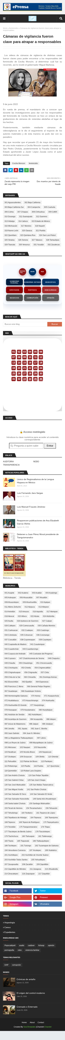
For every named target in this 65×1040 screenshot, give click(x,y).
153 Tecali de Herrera (13, 808)
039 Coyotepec (45, 640)
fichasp (41, 945)
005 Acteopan (10, 597)
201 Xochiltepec (11, 855)
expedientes (9, 932)
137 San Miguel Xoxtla (14, 789)
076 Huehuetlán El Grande (16, 705)
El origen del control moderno (31, 993)
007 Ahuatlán (41, 597)
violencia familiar (32, 950)
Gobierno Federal (14, 282)
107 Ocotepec (10, 757)
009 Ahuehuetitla (30, 602)
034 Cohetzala (11, 635)
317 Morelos (26, 226)
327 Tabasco (37, 240)
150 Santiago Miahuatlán (39, 803)
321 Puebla (40, 231)
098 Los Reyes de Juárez (15, 743)
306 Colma (9, 212)
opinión (51, 945)
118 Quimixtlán (11, 771)
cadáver (31, 945)
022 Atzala (35, 616)
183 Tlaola (9, 841)
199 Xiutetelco (51, 850)
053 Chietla (26, 668)
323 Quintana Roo (27, 235)
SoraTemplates (29, 1027)
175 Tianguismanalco (28, 827)
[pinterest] (47, 897)
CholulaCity (22, 271)
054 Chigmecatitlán (43, 668)
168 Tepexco (10, 822)
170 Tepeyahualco (51, 822)
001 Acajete (9, 593)
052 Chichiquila (11, 668)
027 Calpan (47, 621)
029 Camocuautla (26, 626)
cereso (7, 927)
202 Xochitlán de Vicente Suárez (35, 855)
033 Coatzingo (43, 630)
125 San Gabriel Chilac (14, 780)
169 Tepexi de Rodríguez (29, 822)
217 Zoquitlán (44, 874)
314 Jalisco (23, 221)
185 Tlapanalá (23, 841)
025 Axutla (9, 621)
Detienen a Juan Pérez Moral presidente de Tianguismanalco (38, 536)
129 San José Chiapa (36, 780)
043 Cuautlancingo (30, 649)
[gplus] (17, 897)
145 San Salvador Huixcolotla (17, 799)
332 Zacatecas (54, 245)
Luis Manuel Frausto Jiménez (31, 507)
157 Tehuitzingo (11, 813)
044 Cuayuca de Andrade (15, 654)
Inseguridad (51, 290)
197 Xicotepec (35, 850)
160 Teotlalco (26, 813)
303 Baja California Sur (14, 207)
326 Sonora (23, 240)
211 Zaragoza (35, 869)
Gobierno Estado (32, 282)
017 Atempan (52, 612)
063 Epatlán (27, 682)
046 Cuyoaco (10, 658)
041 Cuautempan (37, 644)
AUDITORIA (8, 461)
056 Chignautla (30, 672)
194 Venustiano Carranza (15, 850)
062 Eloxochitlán (11, 682)
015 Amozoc (24, 612)
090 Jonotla (9, 729)
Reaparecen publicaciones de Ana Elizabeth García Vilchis (38, 522)
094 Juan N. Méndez (31, 733)
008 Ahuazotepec (12, 602)
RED (42, 271)
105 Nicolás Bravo (27, 752)
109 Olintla (40, 757)
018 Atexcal (9, 616)
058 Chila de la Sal (12, 677)
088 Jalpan (33, 724)
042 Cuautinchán (12, 649)
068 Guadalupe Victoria (31, 691)
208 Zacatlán (27, 864)
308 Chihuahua (38, 212)
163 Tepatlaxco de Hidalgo (16, 818)
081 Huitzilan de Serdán (14, 715)
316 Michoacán (11, 226)
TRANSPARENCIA (11, 465)
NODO (36, 461)
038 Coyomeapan (27, 640)
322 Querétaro (10, 235)
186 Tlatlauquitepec (41, 841)
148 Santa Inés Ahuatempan (44, 799)
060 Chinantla (30, 677)
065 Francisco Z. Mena (14, 686)
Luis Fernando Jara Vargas (30, 493)
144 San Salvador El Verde (41, 794)
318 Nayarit (40, 226)
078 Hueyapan (11, 710)
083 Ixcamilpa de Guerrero (15, 719)
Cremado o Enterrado (27, 1007)
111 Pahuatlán (10, 761)
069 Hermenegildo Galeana (16, 696)
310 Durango (10, 216)
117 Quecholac (53, 766)
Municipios (50, 282)
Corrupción (32, 298)
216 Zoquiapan (28, 874)
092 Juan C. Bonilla (39, 729)
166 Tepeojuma (51, 818)
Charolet (47, 1027)
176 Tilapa (45, 827)
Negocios (14, 298)
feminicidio (13, 28)
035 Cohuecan (26, 635)
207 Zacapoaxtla (11, 864)
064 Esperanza (42, 682)
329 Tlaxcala (10, 245)
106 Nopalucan (45, 752)
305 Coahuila (49, 207)
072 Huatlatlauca (12, 700)
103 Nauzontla (40, 747)
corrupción (16, 965)
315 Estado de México (41, 221)
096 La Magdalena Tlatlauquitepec (19, 738)
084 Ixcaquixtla (36, 719)
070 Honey (35, 696)
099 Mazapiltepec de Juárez (41, 743)
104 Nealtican (10, 752)
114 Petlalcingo (11, 766)
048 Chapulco (54, 658)
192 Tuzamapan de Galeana (46, 846)
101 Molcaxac (10, 747)
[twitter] (47, 890)
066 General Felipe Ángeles (38, 686)
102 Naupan (25, 747)
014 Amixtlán (10, 612)
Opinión (50, 298)
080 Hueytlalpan (45, 710)
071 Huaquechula (51, 696)
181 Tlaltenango (45, 836)
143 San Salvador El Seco (15, 794)
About (32, 1022)
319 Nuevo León (11, 231)
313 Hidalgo (10, 221)
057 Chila (45, 672)
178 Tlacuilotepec (42, 832)
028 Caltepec (10, 626)
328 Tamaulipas (52, 240)
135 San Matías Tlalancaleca (41, 785)
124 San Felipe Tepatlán (38, 775)
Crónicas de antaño (26, 979)
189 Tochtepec (11, 846)
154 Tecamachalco (34, 808)
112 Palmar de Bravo (28, 761)
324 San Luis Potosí (47, 235)
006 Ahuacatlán (26, 597)
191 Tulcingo (25, 846)
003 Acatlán (37, 593)
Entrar (50, 445)
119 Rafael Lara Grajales (31, 771)
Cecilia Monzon (18, 163)
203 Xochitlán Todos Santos (16, 860)
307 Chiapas (22, 212)
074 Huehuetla (48, 700)
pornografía (9, 950)
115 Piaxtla (25, 766)
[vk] (47, 904)
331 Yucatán (39, 245)
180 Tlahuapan (28, 836)
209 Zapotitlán (42, 864)
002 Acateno (23, 593)
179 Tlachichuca (11, 836)
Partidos (32, 290)
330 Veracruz (24, 245)
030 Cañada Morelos (46, 626)
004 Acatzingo (51, 593)
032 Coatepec (27, 630)
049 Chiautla (10, 663)
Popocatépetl (10, 945)
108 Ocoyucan (26, 757)
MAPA (33, 271)
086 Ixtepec (51, 719)
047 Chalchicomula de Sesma (31, 658)
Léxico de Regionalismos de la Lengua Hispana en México (35, 481)
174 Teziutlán (10, 827)
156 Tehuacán (51, 808)
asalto (21, 945)
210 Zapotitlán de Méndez (15, 869)
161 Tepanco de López (45, 813)
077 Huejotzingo (37, 705)
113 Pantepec (46, 761)
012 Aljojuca (30, 607)
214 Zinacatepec (11, 874)
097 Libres (41, 738)
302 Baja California (32, 202)
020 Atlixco (22, 616)
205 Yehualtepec (38, 860)
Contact (41, 1022)
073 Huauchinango (30, 700)
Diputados (14, 290)
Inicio (5, 28)
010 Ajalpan (45, 602)
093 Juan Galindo (12, 733)
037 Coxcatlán (10, 640)
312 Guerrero (41, 216)
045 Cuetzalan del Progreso (40, 654)
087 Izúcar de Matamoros (15, 724)
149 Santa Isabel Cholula (15, 803)
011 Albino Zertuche (13, 607)
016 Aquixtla (38, 612)
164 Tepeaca (35, 818)
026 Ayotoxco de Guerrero (27, 621)
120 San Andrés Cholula (15, 775)
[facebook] (17, 890)
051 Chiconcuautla (44, 663)
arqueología (9, 922)
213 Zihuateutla (51, 869)
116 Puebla (38, 766)
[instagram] (17, 904)
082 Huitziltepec (35, 715)
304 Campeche (34, 207)
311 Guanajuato (25, 216)
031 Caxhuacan (11, 630)
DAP (6, 965)
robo (20, 950)
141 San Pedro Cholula (36, 789)
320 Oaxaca (27, 231)
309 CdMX (52, 212)
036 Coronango (42, 635)
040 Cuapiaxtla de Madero (15, 644)
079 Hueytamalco (28, 710)
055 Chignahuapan (13, 672)
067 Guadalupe (11, 691)
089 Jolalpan (47, 724)
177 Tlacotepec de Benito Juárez (18, 832)
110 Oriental (53, 757)
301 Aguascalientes (13, 202)
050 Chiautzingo (25, 663)
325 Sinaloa (10, 240)
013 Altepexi (44, 607)
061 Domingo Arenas (48, 677)
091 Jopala (22, 729)
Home (24, 1022)
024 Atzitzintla (48, 616)
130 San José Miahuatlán (15, 785)
